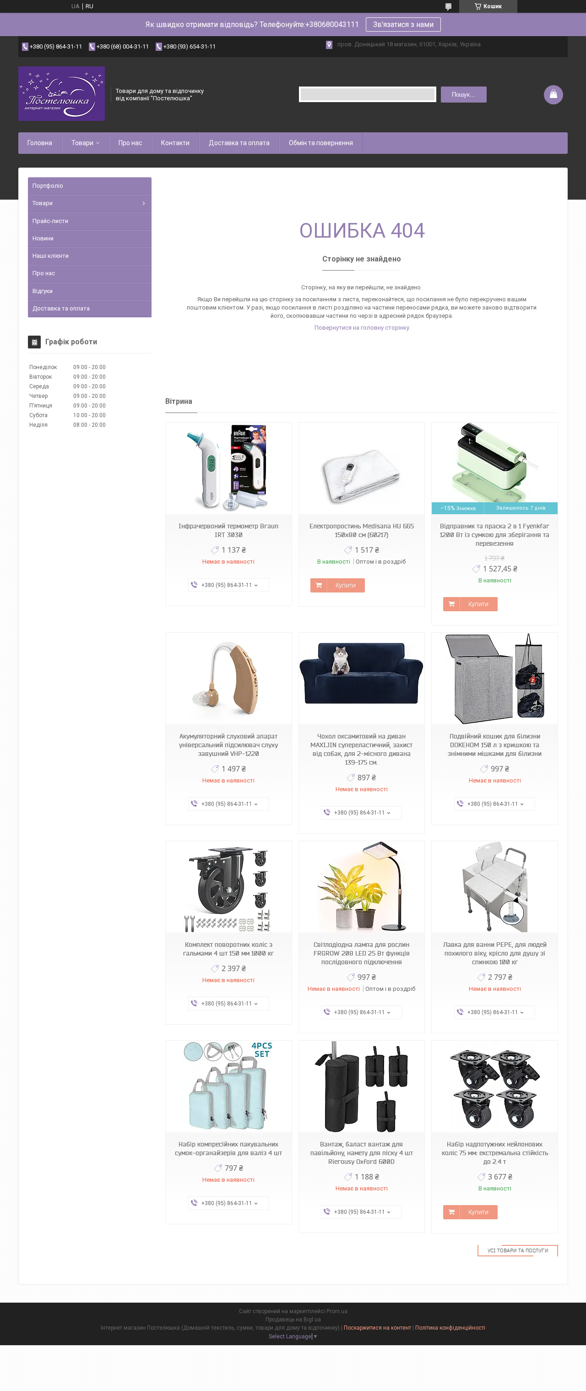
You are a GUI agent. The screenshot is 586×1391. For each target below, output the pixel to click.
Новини (43, 238)
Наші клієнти (51, 255)
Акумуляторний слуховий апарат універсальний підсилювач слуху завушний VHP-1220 (228, 745)
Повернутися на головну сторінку (362, 327)
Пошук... (463, 94)
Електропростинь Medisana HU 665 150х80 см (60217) (361, 530)
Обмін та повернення (321, 143)
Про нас (130, 143)
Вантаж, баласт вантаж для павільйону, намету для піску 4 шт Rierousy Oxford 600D (361, 1153)
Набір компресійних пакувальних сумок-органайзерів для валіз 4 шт (228, 1149)
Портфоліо (48, 185)
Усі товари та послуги (518, 1250)
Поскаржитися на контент (377, 1328)
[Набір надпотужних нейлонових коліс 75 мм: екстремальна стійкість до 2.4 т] (494, 1087)
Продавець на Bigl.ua (293, 1319)
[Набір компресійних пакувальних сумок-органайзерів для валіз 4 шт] (228, 1087)
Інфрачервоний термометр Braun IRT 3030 (228, 530)
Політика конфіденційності (450, 1328)
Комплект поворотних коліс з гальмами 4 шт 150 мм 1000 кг (228, 949)
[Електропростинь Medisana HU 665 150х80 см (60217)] (361, 469)
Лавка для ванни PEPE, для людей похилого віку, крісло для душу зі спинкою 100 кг (495, 953)
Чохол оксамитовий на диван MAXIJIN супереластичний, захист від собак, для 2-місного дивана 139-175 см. (361, 749)
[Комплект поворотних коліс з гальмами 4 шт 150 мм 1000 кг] (228, 887)
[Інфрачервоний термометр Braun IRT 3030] (228, 469)
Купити (346, 585)
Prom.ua (336, 1311)
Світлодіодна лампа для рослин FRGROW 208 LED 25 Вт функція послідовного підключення (362, 953)
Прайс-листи (50, 220)
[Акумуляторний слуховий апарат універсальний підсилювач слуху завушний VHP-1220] (228, 679)
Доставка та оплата (239, 143)
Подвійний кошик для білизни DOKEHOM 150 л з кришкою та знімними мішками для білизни (495, 745)
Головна (39, 143)
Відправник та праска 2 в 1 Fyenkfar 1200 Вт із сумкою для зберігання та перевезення (494, 534)
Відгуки (43, 291)
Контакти (175, 143)
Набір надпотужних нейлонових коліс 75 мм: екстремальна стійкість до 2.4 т (495, 1153)
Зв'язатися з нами (403, 24)
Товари (82, 143)
